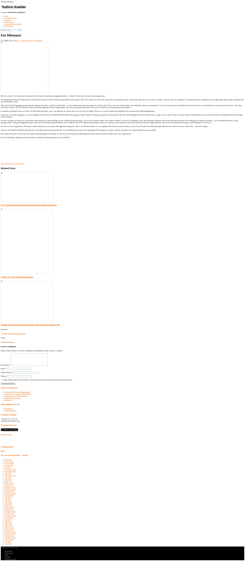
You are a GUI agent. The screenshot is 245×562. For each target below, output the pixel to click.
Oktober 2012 (9, 536)
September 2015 (10, 475)
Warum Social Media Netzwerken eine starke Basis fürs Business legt (30, 325)
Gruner (16, 164)
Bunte (3, 164)
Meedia (21, 164)
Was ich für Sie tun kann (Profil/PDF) (18, 394)
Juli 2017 (8, 467)
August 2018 (9, 463)
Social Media (37, 40)
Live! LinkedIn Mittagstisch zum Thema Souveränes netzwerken (29, 205)
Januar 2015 (9, 486)
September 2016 (10, 471)
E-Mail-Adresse (7, 372)
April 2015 (8, 479)
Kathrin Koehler (6, 434)
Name (3, 369)
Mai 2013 (8, 522)
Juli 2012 (8, 542)
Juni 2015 (8, 477)
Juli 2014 (8, 498)
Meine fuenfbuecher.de (13, 398)
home (6, 16)
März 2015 (8, 481)
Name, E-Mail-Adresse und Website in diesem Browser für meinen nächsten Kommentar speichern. (38, 380)
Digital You (9, 408)
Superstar (8, 20)
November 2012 (10, 534)
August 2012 (9, 540)
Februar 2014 (9, 508)
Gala (11, 164)
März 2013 (8, 526)
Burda (7, 164)
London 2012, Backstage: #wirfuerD (13, 333)
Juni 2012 (8, 544)
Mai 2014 (8, 502)
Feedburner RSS (10, 559)
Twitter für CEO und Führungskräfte (17, 277)
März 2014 (8, 506)
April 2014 (8, 504)
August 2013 (9, 518)
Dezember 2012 (10, 532)
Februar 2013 (9, 528)
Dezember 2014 (10, 488)
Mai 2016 (8, 473)
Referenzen (8, 26)
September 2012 (10, 538)
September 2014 (10, 494)
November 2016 (10, 469)
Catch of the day (27, 40)
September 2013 (10, 516)
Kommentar (5, 365)
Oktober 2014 (9, 492)
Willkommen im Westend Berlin (16, 396)
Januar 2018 (9, 465)
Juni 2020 (8, 459)
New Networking (11, 18)
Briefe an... (17, 40)
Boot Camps (9, 22)
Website (3, 376)
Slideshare (8, 400)
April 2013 (8, 524)
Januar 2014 (9, 510)
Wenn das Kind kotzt (8, 342)
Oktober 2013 (9, 514)
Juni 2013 (8, 520)
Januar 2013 (9, 530)
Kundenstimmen (10, 410)
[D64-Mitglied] (3, 451)
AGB (6, 555)
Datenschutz (9, 553)
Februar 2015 (9, 483)
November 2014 (10, 490)
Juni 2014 (8, 500)
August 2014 (9, 496)
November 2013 (10, 512)
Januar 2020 (9, 461)
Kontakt (7, 557)
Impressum (8, 551)
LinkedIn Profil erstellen (13, 24)
